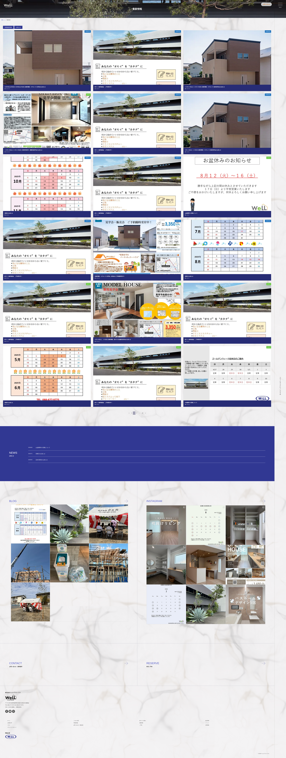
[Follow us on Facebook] (6, 711)
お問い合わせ (266, 4)
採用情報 (207, 725)
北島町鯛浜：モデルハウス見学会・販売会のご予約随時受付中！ (110, 276)
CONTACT (15, 663)
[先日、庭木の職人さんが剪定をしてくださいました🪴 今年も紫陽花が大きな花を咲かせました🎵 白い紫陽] (206, 604)
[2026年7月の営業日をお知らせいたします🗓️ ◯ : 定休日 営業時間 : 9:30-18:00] (166, 604)
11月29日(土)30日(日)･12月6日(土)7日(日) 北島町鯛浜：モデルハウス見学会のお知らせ (25, 86)
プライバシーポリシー (11, 727)
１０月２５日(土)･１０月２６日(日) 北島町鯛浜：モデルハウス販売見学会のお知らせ (205, 86)
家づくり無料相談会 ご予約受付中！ (103, 86)
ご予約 (140, 725)
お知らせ (18, 27)
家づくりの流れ (142, 720)
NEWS (13, 452)
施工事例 (207, 720)
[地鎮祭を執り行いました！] (108, 524)
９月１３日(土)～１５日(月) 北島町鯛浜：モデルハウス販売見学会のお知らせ (203, 150)
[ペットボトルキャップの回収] (69, 563)
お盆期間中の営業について (191, 213)
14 (142, 413)
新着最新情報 (8, 27)
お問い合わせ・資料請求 (78, 725)
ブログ (8, 725)
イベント (207, 722)
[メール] (10, 711)
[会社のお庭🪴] (69, 524)
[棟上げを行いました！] (30, 563)
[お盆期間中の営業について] (30, 524)
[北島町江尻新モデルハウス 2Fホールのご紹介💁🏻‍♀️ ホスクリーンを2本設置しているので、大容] (245, 525)
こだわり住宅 (76, 720)
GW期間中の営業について (191, 402)
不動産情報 (75, 722)
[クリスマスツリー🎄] (69, 602)
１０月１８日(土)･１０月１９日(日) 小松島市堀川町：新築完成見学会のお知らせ (23, 150)
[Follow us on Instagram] (13, 711)
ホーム (8, 720)
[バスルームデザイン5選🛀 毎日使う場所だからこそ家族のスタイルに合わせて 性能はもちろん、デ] (245, 604)
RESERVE (152, 663)
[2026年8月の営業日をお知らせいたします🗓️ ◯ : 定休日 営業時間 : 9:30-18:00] (206, 525)
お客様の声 (9, 722)
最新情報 (141, 722)
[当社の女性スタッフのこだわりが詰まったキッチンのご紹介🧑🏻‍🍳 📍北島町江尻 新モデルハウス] (206, 564)
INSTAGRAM (154, 501)
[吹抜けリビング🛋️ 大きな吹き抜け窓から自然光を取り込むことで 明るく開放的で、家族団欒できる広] (166, 525)
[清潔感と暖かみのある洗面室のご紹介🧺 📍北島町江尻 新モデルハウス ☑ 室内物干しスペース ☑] (166, 564)
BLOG (13, 501)
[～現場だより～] (108, 602)
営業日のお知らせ (9, 213)
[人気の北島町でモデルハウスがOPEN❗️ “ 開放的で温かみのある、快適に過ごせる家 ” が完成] (245, 564)
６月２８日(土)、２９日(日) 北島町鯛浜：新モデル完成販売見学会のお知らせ (113, 339)
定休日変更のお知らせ (42, 459)
